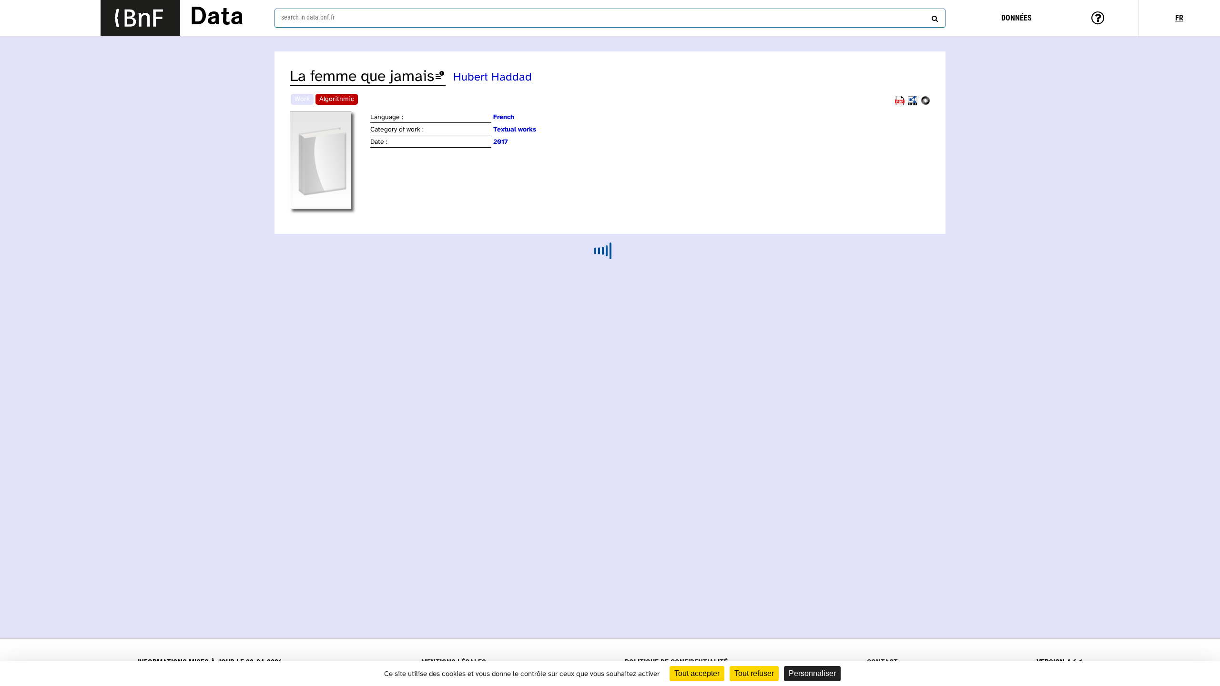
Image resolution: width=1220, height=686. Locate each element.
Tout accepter (697, 673)
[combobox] (610, 18)
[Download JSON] (925, 103)
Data (217, 17)
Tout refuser (754, 673)
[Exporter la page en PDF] (900, 103)
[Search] (933, 16)
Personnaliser (812, 673)
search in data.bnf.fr (308, 17)
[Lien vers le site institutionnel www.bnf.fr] (140, 18)
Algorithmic (336, 99)
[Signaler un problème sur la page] (440, 77)
